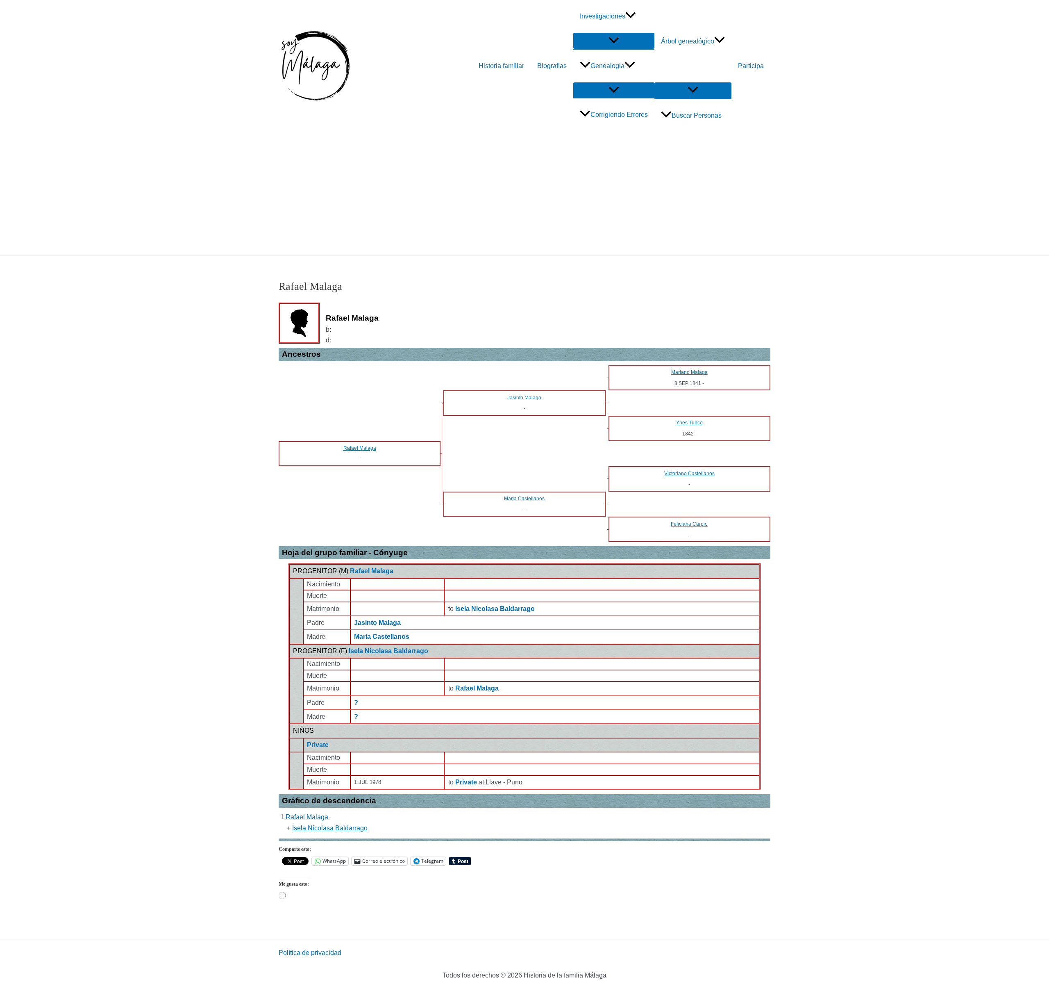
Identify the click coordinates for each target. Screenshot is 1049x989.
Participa (751, 65)
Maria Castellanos (381, 636)
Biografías (552, 65)
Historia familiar (501, 65)
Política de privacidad (310, 952)
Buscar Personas (697, 115)
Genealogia (607, 65)
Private (318, 744)
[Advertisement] (524, 193)
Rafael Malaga (371, 570)
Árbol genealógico (687, 41)
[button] (630, 16)
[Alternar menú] (613, 41)
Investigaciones (602, 16)
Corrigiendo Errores (619, 114)
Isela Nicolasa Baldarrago (388, 650)
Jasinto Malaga (377, 622)
